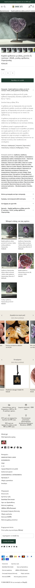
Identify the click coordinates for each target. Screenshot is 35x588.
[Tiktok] (15, 447)
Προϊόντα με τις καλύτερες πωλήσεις (23, 176)
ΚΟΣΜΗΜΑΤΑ (5, 460)
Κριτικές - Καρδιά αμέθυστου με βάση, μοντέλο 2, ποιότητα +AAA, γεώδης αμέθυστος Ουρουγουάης (15, 210)
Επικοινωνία (4, 494)
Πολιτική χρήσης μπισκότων (9, 520)
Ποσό (3, 69)
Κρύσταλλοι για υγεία (16, 172)
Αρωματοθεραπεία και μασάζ (9, 469)
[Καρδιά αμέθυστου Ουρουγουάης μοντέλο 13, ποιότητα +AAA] (26, 261)
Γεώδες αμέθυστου (19, 156)
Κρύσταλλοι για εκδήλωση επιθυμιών (12, 168)
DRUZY (8, 582)
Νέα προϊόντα (16, 174)
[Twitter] (2, 447)
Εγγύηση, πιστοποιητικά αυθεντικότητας (13, 199)
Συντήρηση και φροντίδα (8, 204)
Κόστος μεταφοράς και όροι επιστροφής (13, 194)
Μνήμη (25, 172)
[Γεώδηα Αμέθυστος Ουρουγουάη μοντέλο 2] (9, 290)
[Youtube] (11, 447)
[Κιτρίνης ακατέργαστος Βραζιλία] (17, 332)
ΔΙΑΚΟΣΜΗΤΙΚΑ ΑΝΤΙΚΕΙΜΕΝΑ (11, 475)
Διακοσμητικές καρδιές (7, 158)
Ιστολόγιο (4, 483)
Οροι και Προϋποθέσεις (8, 502)
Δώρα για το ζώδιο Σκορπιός (13, 164)
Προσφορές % (5, 478)
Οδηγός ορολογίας (6, 514)
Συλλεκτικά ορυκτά (6, 472)
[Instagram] (8, 447)
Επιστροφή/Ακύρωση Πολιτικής (10, 511)
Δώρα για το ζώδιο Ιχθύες (14, 162)
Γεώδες (11, 156)
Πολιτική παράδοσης (7, 505)
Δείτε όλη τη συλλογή (17, 318)
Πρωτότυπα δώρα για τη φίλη (17, 184)
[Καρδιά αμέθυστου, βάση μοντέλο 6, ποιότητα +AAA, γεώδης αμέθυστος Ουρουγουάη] (9, 231)
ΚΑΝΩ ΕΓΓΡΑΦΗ (8, 541)
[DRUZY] (17, 6)
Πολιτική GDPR (6, 517)
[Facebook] (5, 447)
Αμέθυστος (17, 154)
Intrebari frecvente (8, 499)
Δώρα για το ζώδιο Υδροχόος (14, 166)
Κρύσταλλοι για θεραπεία (12, 170)
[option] (17, 29)
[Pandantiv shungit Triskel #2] (17, 376)
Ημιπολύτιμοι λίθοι (28, 166)
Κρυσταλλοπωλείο (4, 11)
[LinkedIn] (21, 447)
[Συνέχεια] (29, 6)
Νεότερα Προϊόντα (26, 174)
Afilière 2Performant (8, 508)
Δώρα (2, 463)
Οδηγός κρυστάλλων (7, 480)
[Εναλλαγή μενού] (2, 6)
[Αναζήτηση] (5, 6)
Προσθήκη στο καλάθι (17, 80)
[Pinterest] (18, 447)
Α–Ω (2, 466)
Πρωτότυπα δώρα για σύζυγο (15, 182)
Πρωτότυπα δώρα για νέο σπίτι (15, 180)
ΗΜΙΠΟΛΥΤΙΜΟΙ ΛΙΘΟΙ (8, 457)
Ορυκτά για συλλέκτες (7, 176)
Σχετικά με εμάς (5, 497)
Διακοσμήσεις (28, 156)
